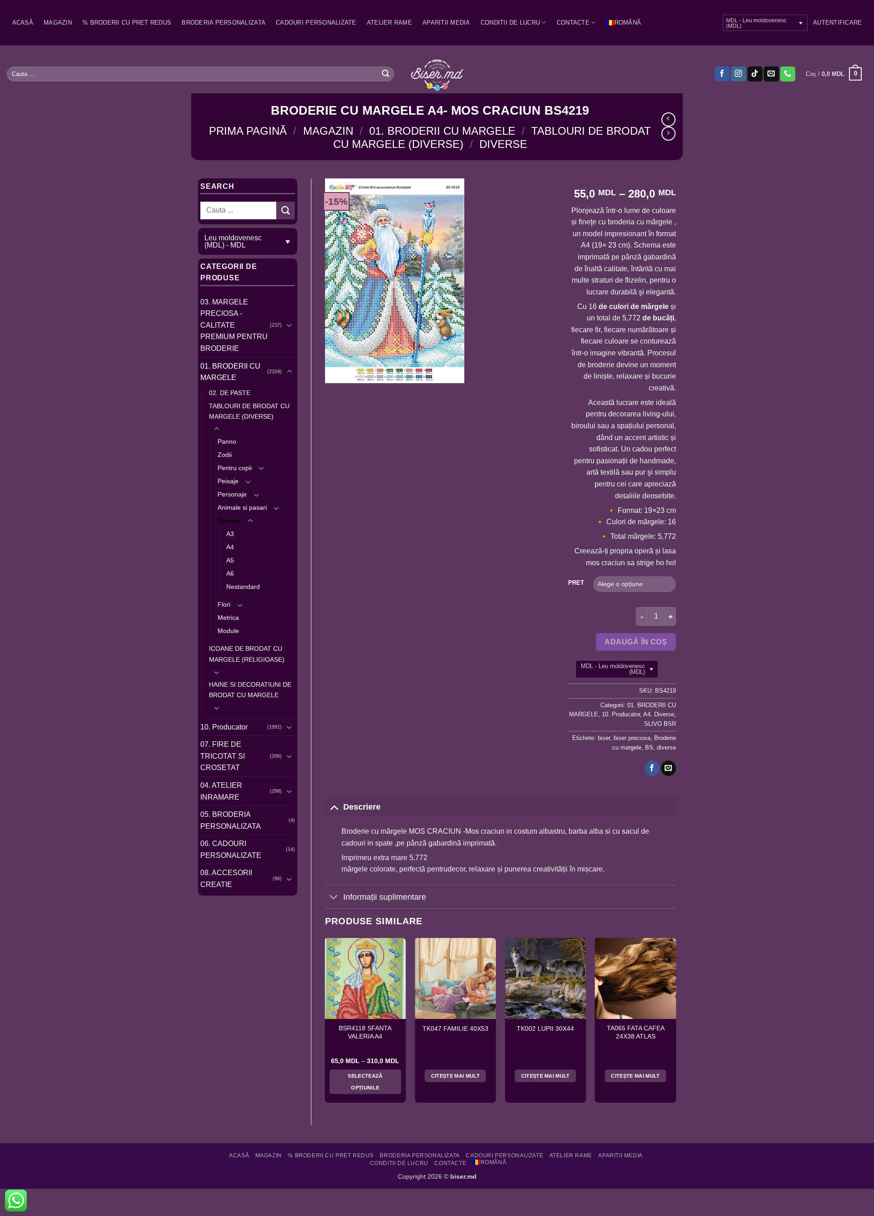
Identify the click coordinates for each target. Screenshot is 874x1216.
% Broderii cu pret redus (126, 22)
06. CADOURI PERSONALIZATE (230, 849)
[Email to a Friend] (668, 768)
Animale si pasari (242, 507)
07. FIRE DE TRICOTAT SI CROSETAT (222, 755)
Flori (224, 604)
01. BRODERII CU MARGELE (442, 131)
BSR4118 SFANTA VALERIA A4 (365, 1032)
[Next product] (668, 119)
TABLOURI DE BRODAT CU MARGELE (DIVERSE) (249, 411)
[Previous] (325, 1024)
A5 (230, 560)
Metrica (228, 617)
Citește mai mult (455, 1076)
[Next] (675, 1024)
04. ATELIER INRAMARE (221, 791)
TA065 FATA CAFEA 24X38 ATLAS (636, 1032)
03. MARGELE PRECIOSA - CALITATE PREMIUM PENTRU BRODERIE (234, 325)
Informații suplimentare (384, 897)
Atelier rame (389, 22)
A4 (230, 547)
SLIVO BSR (660, 723)
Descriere (362, 806)
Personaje (232, 494)
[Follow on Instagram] (738, 74)
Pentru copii (235, 467)
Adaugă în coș (636, 642)
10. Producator (224, 727)
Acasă (22, 22)
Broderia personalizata (223, 22)
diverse (666, 747)
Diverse (503, 144)
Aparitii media (446, 22)
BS (649, 747)
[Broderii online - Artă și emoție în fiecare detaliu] (437, 74)
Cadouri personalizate (316, 22)
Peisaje (228, 481)
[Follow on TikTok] (754, 74)
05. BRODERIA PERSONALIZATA (230, 820)
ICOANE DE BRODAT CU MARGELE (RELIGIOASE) (247, 654)
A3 (230, 533)
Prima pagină (248, 131)
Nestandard (243, 586)
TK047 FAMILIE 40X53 (455, 1028)
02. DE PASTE (229, 392)
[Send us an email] (771, 74)
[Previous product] (668, 134)
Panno (227, 441)
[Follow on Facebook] (722, 74)
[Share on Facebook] (652, 768)
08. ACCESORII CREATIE (226, 878)
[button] (837, 22)
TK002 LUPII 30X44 (545, 1028)
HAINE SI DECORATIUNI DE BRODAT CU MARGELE (250, 690)
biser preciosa (632, 738)
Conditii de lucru (510, 22)
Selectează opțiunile (365, 1081)
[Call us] (787, 74)
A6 (230, 573)
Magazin (58, 22)
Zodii (225, 454)
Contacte (573, 22)
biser (604, 738)
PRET (576, 583)
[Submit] (385, 74)
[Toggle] (289, 324)
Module (228, 630)
